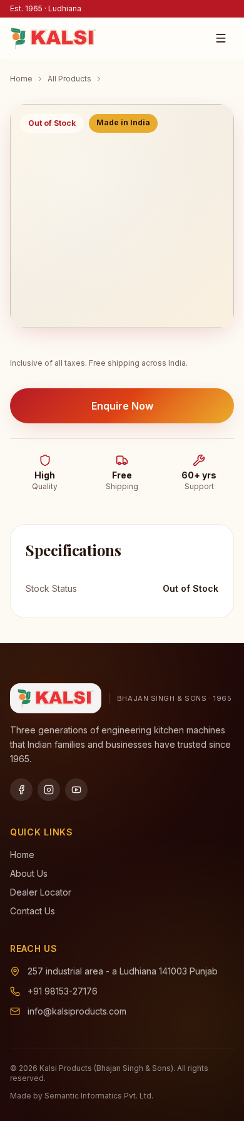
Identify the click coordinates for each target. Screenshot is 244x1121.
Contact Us (32, 911)
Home (21, 78)
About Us (29, 873)
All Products (69, 78)
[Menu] (220, 38)
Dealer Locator (40, 892)
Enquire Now (122, 406)
